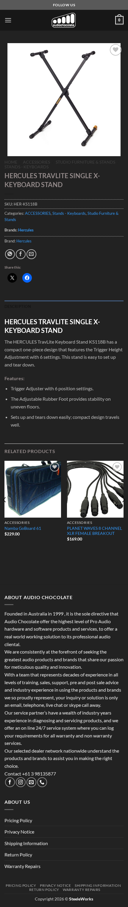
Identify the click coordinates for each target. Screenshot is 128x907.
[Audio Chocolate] (64, 20)
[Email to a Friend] (31, 254)
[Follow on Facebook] (10, 782)
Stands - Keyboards (26, 167)
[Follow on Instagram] (21, 782)
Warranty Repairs (22, 866)
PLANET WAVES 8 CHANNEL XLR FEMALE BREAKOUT (94, 531)
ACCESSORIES (36, 162)
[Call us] (42, 782)
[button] (8, 20)
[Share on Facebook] (21, 254)
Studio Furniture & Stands (85, 162)
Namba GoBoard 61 (22, 528)
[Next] (123, 511)
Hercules (26, 230)
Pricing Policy (18, 820)
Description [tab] (17, 306)
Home (10, 162)
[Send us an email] (31, 782)
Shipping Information (26, 843)
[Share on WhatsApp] (10, 254)
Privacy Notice (19, 831)
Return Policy (18, 854)
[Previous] (4, 511)
